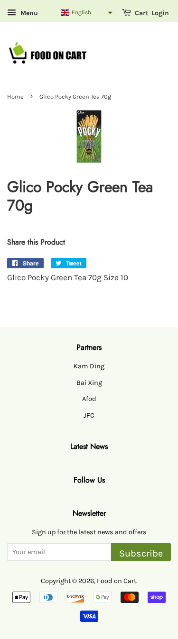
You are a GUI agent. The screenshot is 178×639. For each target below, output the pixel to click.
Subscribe (141, 553)
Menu (28, 13)
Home (15, 96)
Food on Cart (116, 581)
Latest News (89, 446)
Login (160, 13)
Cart (141, 13)
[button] (86, 12)
